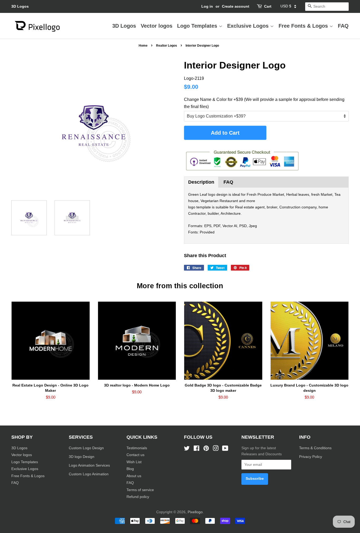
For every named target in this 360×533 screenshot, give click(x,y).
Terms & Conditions (315, 448)
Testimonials (137, 448)
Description (201, 182)
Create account (235, 6)
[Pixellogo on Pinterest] (206, 449)
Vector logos (156, 26)
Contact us (135, 455)
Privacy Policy (311, 457)
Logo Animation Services (89, 465)
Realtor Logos (166, 45)
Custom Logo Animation (89, 474)
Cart (267, 6)
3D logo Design (81, 457)
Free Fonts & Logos (304, 26)
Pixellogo (195, 512)
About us (134, 476)
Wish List (134, 462)
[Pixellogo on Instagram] (215, 449)
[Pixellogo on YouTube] (225, 449)
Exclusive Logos (248, 26)
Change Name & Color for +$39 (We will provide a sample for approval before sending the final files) (264, 103)
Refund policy (138, 497)
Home (143, 45)
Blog (130, 469)
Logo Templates (198, 26)
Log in (207, 6)
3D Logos (20, 6)
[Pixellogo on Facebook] (196, 449)
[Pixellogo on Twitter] (187, 449)
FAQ (343, 26)
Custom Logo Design (86, 448)
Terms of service (140, 490)
